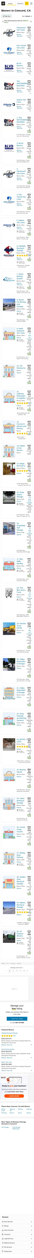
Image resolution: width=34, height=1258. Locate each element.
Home (3, 963)
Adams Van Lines (6, 1062)
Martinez (20, 1109)
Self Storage (25, 499)
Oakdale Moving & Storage (9, 1033)
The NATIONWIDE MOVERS (22, 83)
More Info (19, 36)
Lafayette (29, 1109)
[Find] (27, 3)
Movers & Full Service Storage (15, 1040)
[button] (31, 3)
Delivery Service (26, 860)
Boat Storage (25, 532)
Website (19, 34)
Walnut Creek (3, 1109)
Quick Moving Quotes (7, 1049)
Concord (13, 963)
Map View (7, 16)
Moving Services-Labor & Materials (16, 1053)
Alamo (20, 1113)
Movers (19, 32)
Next (27, 971)
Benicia (12, 1113)
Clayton (28, 1113)
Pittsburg (4, 1113)
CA (7, 963)
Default (28, 16)
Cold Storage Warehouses (16, 1128)
